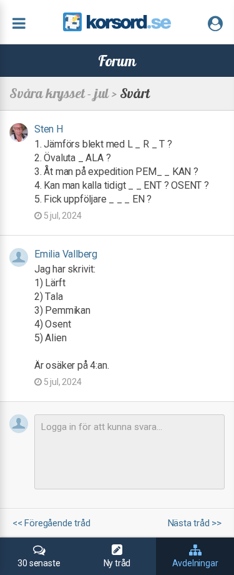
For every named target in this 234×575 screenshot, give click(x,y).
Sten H (48, 129)
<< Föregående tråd (51, 523)
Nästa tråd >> (195, 523)
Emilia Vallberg (65, 254)
